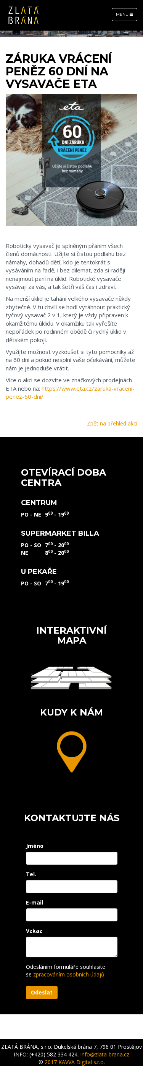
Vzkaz (34, 930)
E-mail (34, 902)
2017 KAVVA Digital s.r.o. (75, 1062)
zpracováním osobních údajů (68, 974)
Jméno (34, 845)
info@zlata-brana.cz (104, 1054)
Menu (126, 16)
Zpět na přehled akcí (112, 423)
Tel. (31, 874)
